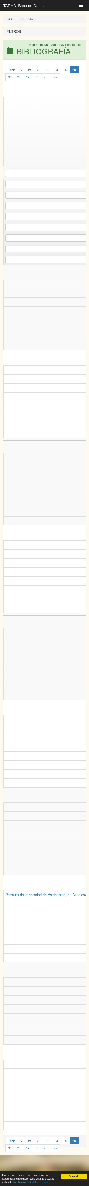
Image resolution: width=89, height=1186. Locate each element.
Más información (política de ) (31, 1182)
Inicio (10, 19)
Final (54, 77)
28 (19, 77)
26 (74, 70)
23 (47, 70)
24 (56, 70)
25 (65, 70)
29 (27, 77)
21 (30, 70)
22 (38, 70)
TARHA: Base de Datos (23, 5)
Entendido (74, 1176)
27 (10, 77)
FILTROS (14, 31)
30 (36, 77)
